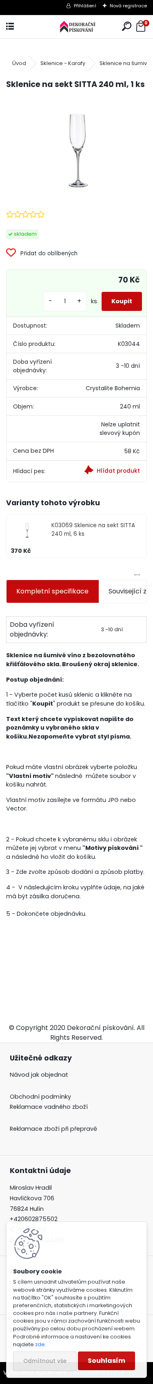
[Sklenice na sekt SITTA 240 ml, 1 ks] (76, 148)
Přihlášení (85, 5)
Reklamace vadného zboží (49, 1107)
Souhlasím (106, 1360)
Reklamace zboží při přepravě (53, 1129)
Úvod (19, 63)
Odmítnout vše (45, 1361)
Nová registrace (128, 5)
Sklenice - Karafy (62, 63)
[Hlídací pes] (111, 471)
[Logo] (76, 26)
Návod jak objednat (39, 1075)
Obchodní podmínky (40, 1097)
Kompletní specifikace (52, 591)
